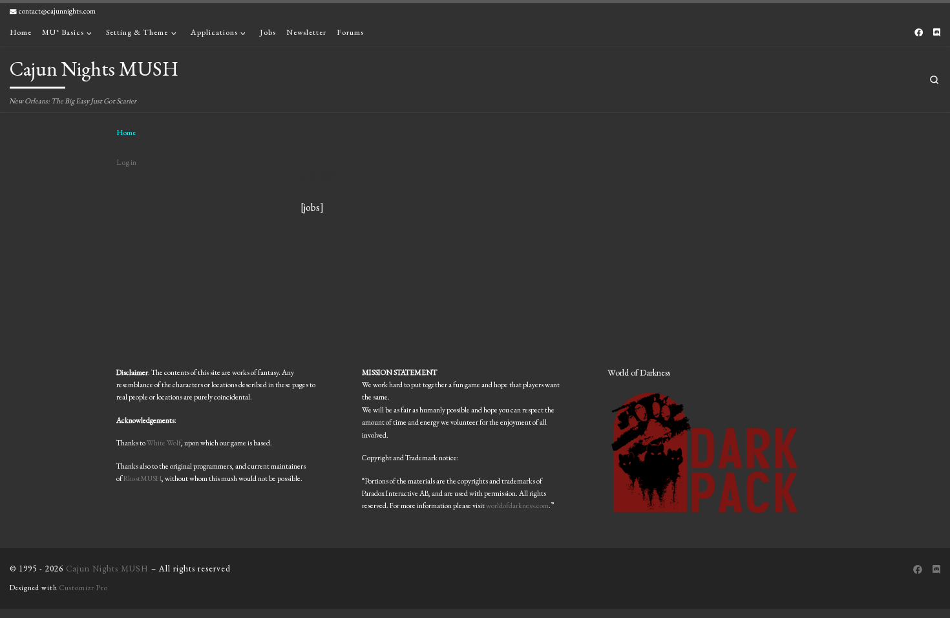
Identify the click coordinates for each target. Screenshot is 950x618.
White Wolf (164, 442)
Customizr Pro (83, 587)
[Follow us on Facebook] (918, 33)
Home (126, 132)
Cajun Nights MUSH (107, 568)
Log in (126, 162)
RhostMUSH (142, 478)
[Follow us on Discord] (936, 33)
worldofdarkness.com (517, 505)
